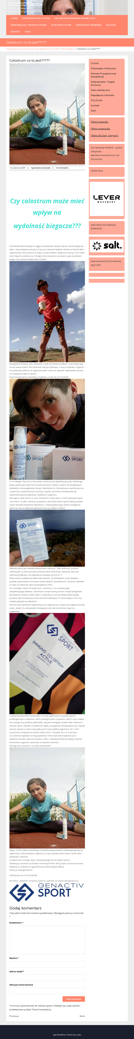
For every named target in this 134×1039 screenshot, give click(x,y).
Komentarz (16, 922)
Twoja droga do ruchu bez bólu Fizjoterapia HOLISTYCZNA (24, 4)
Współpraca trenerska (89, 25)
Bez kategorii (68, 49)
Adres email (16, 971)
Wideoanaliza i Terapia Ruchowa (29, 25)
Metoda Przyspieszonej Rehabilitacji (75, 18)
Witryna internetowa (21, 984)
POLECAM (111, 25)
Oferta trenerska (99, 121)
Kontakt (15, 32)
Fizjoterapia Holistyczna (36, 18)
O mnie (14, 18)
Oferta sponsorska (100, 128)
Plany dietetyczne (61, 25)
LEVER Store (97, 170)
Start (28, 32)
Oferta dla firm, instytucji (104, 135)
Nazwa (14, 958)
